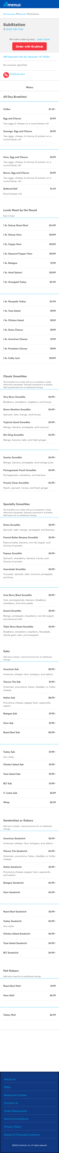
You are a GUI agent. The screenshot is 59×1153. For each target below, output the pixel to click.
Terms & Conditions (16, 1118)
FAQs (7, 1087)
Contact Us (11, 1103)
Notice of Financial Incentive (22, 1134)
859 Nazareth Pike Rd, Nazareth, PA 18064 (26, 56)
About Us (10, 1079)
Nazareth (22, 13)
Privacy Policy (12, 1126)
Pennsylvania (9, 13)
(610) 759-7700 (14, 29)
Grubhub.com (17, 73)
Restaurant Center (15, 1095)
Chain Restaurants (15, 1111)
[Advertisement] (29, 1050)
